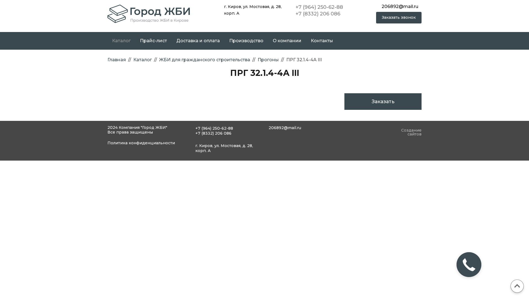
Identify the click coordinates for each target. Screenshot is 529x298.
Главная (116, 59)
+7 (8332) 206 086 (318, 14)
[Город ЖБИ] (149, 13)
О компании (287, 40)
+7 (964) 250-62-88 (319, 7)
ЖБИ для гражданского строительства (204, 59)
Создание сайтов (411, 132)
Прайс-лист (153, 40)
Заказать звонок (399, 17)
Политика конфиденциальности (141, 143)
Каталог (121, 40)
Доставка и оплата (198, 40)
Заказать (383, 102)
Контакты (322, 40)
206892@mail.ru (400, 6)
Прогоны (268, 59)
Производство (246, 40)
